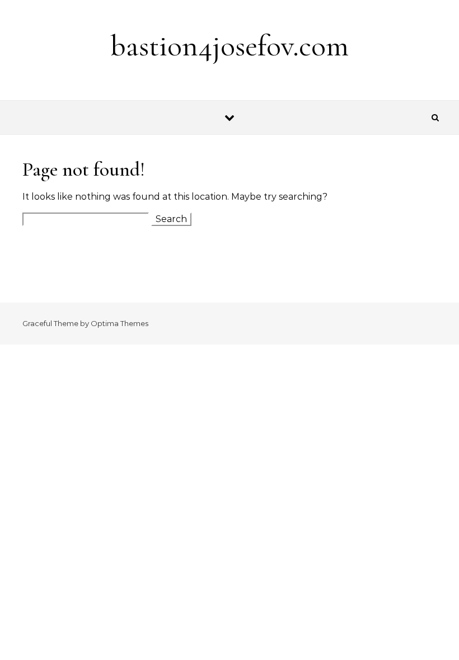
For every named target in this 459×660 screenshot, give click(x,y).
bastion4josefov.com (229, 45)
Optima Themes (119, 323)
